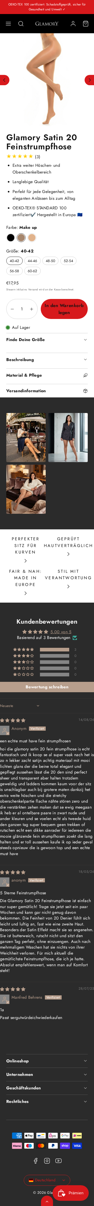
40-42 (14, 260)
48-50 (50, 260)
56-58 (14, 271)
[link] (73, 23)
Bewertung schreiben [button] (47, 687)
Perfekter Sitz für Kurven (26, 545)
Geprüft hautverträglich (68, 542)
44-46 (32, 260)
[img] (13, 720)
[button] (8, 23)
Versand (33, 289)
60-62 (32, 271)
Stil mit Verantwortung (68, 574)
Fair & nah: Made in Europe (25, 578)
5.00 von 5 (60, 632)
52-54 (68, 260)
